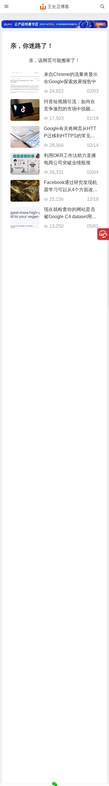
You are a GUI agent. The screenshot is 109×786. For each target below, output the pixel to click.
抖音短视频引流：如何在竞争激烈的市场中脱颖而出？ (69, 108)
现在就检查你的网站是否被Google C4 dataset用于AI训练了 (70, 216)
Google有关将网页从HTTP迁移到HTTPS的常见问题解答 (70, 135)
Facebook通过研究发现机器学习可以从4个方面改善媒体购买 (71, 189)
